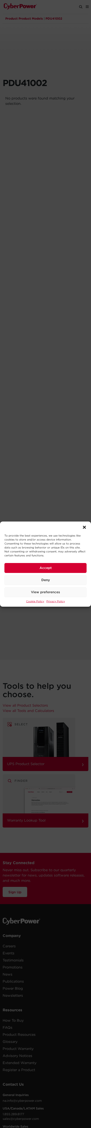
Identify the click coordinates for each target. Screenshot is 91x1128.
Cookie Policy (35, 601)
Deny (45, 580)
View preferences (45, 592)
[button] (84, 527)
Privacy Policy (55, 601)
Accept (46, 568)
